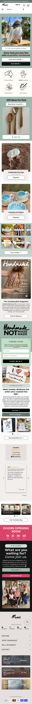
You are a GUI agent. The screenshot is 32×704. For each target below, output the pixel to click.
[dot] (12, 433)
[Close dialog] (29, 340)
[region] (16, 478)
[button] (23, 9)
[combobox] (17, 9)
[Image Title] (16, 157)
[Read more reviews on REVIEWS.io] (16, 457)
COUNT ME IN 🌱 (15, 361)
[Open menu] (2, 9)
